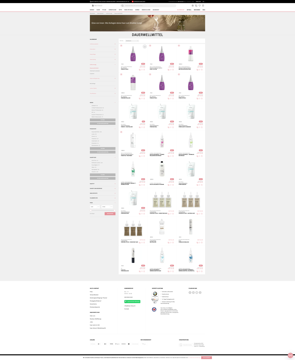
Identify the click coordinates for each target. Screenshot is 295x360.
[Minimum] (91, 210)
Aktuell (189, 9)
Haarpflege (93, 54)
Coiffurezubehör (94, 44)
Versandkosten (94, 294)
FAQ (91, 291)
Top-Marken (93, 93)
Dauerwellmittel (94, 68)
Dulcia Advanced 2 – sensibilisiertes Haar (155, 270)
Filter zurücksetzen (102, 123)
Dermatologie (112, 9)
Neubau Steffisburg (95, 319)
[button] (204, 1)
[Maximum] (114, 210)
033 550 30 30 (181, 1)
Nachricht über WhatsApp (133, 301)
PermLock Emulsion (184, 242)
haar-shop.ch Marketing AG (98, 328)
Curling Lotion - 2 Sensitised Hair (158, 213)
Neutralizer (153, 242)
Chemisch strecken (95, 70)
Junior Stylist (93, 88)
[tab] (102, 45)
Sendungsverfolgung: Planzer (98, 298)
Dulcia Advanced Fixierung (157, 184)
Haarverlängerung (94, 78)
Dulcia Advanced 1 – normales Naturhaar (186, 155)
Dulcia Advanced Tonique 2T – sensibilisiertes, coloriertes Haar (186, 270)
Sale (204, 9)
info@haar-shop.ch (129, 305)
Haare (98, 9)
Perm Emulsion (125, 270)
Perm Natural (153, 126)
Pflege (104, 9)
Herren (137, 9)
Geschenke (197, 9)
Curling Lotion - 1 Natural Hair (187, 213)
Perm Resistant (125, 213)
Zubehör (92, 73)
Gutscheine (93, 304)
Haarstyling (93, 59)
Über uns (92, 315)
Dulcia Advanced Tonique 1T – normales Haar (128, 184)
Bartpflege (92, 83)
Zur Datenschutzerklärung (194, 357)
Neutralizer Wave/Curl (185, 69)
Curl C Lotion (153, 69)
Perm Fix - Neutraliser (127, 126)
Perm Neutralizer (125, 98)
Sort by (122, 40)
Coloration (92, 49)
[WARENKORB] (203, 5)
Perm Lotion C (182, 98)
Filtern (103, 119)
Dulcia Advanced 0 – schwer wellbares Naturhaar (157, 155)
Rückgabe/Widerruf (95, 301)
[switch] (155, 302)
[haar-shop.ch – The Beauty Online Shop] (97, 5)
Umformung (93, 64)
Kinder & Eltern (146, 9)
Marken (92, 9)
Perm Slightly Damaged (185, 126)
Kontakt (126, 309)
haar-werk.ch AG (95, 325)
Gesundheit (156, 9)
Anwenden (110, 213)
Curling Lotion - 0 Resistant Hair (129, 242)
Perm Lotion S (153, 98)
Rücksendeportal (95, 307)
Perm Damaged (182, 184)
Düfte (120, 9)
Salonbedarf (180, 9)
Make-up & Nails (128, 9)
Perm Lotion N (124, 69)
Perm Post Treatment (126, 155)
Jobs (91, 322)
